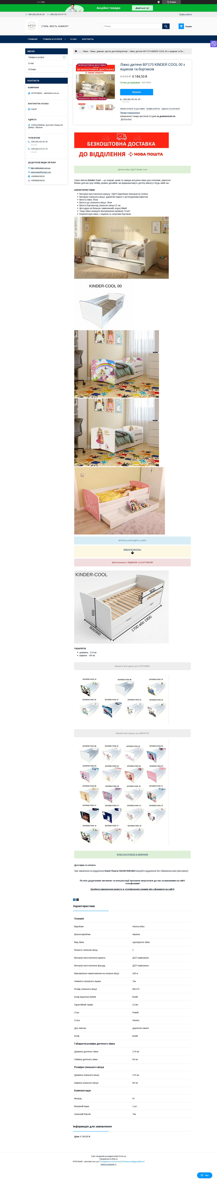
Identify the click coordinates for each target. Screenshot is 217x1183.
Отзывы (32, 69)
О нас (73, 39)
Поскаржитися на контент (110, 1162)
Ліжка (85, 51)
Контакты (88, 39)
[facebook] (74, 900)
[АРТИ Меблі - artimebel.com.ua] (31, 31)
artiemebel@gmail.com (41, 172)
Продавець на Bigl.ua (108, 1159)
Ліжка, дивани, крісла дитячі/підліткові (109, 51)
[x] (77, 900)
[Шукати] (166, 26)
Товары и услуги (52, 39)
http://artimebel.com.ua (40, 168)
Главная (32, 39)
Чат (207, 1175)
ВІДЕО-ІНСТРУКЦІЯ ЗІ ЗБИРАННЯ (132, 854)
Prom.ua (122, 1156)
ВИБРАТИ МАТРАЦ (132, 550)
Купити (136, 92)
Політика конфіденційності (133, 1162)
